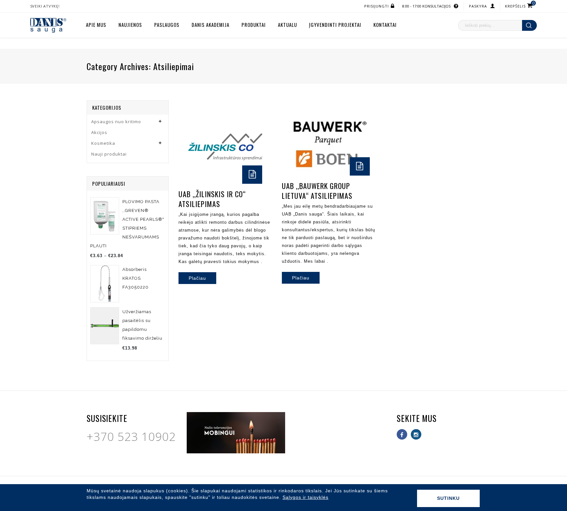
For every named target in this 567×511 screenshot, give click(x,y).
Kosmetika (103, 143)
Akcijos (99, 132)
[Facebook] (402, 434)
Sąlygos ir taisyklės (305, 497)
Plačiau (197, 278)
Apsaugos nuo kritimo (116, 121)
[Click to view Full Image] (216, 149)
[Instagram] (416, 434)
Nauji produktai (109, 154)
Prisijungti (376, 6)
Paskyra (478, 6)
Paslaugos (166, 24)
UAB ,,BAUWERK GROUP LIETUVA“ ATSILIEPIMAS (317, 190)
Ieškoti (529, 25)
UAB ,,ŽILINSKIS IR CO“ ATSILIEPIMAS (212, 199)
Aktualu (287, 24)
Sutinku (448, 498)
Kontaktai (385, 24)
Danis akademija (210, 24)
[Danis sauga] (48, 25)
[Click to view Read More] (234, 149)
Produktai (254, 24)
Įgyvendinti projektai (335, 24)
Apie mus (96, 24)
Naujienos (130, 24)
